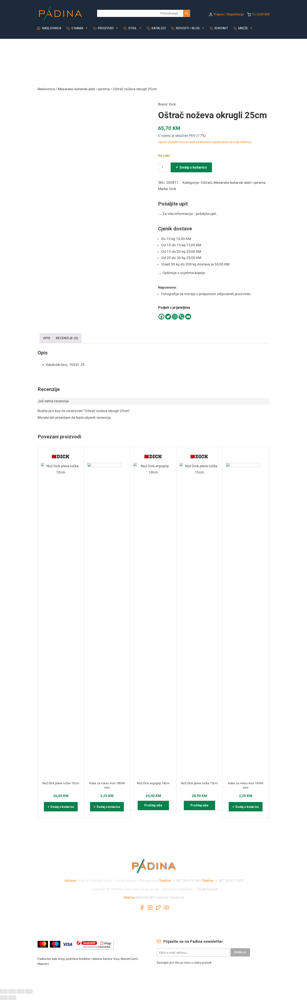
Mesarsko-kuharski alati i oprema (84, 89)
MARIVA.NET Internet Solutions (160, 897)
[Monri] (94, 944)
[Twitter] (168, 317)
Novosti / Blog (187, 28)
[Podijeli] (20, 991)
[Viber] (181, 317)
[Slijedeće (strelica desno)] (12, 998)
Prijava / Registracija (229, 14)
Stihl (132, 28)
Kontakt (221, 28)
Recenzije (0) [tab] (67, 338)
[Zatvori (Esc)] (29, 991)
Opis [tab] (46, 338)
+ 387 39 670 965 (187, 880)
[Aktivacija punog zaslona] (12, 991)
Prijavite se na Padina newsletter (192, 941)
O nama (77, 28)
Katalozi (158, 28)
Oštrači (206, 182)
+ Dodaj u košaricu (191, 167)
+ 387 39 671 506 (229, 880)
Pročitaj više (153, 805)
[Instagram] (175, 317)
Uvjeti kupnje (207, 889)
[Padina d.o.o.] (60, 12)
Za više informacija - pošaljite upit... (188, 214)
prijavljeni (62, 417)
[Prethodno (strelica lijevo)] (4, 998)
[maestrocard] (55, 944)
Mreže (242, 28)
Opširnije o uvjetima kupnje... (182, 273)
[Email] (188, 317)
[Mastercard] (43, 944)
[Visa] (68, 944)
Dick (172, 104)
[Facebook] (161, 317)
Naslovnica (51, 28)
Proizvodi (105, 28)
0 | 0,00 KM (261, 14)
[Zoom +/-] (4, 991)
